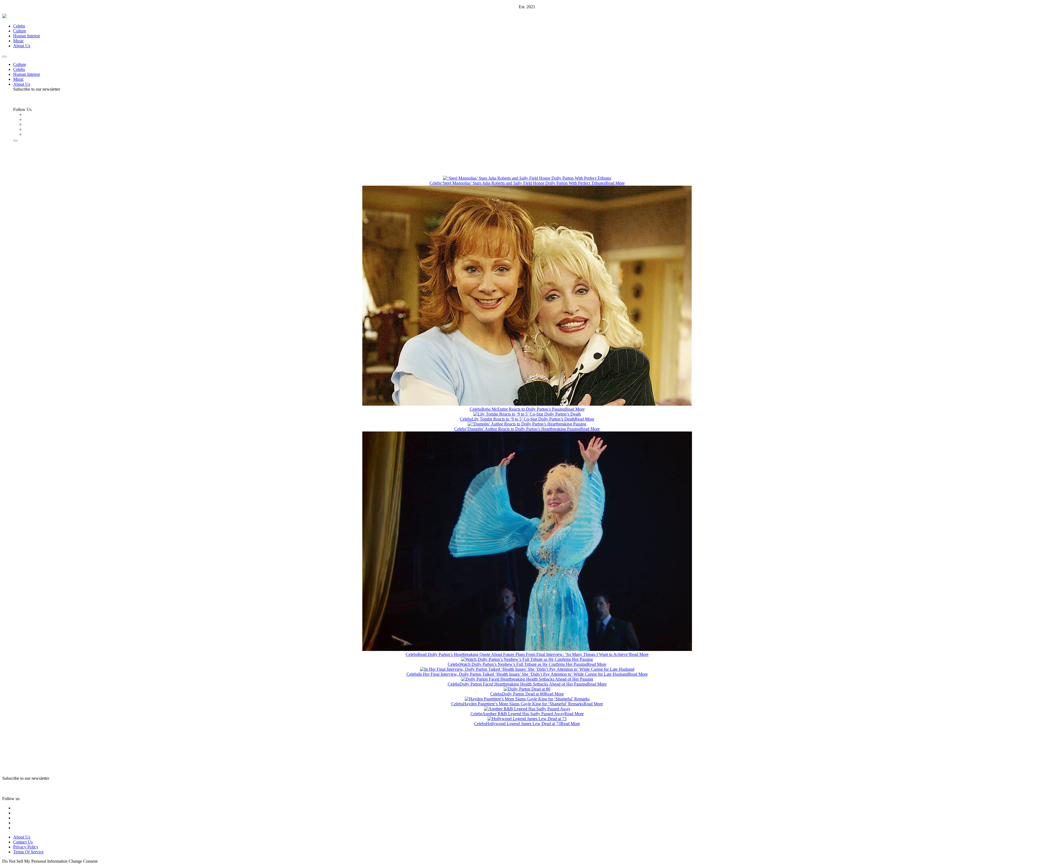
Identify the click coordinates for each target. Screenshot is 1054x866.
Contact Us (23, 842)
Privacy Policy (25, 847)
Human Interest (26, 36)
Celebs (19, 26)
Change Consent (83, 861)
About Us (21, 45)
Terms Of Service (28, 852)
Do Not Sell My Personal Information (35, 861)
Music (18, 40)
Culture (19, 31)
